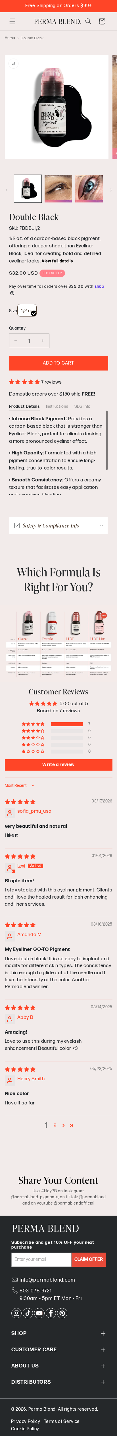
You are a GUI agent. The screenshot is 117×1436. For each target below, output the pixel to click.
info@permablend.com (47, 1280)
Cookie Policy (25, 1429)
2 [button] (55, 1125)
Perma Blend (42, 1409)
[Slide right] (111, 190)
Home (10, 38)
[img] (20, 802)
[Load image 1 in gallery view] (28, 188)
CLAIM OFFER (88, 1259)
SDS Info (82, 406)
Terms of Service (62, 1421)
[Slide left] (6, 190)
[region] (58, 452)
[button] (12, 21)
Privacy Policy (25, 1421)
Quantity (17, 328)
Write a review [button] (58, 764)
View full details (57, 261)
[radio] (27, 310)
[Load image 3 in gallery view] (89, 188)
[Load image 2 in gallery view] (58, 188)
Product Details (24, 406)
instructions (57, 406)
